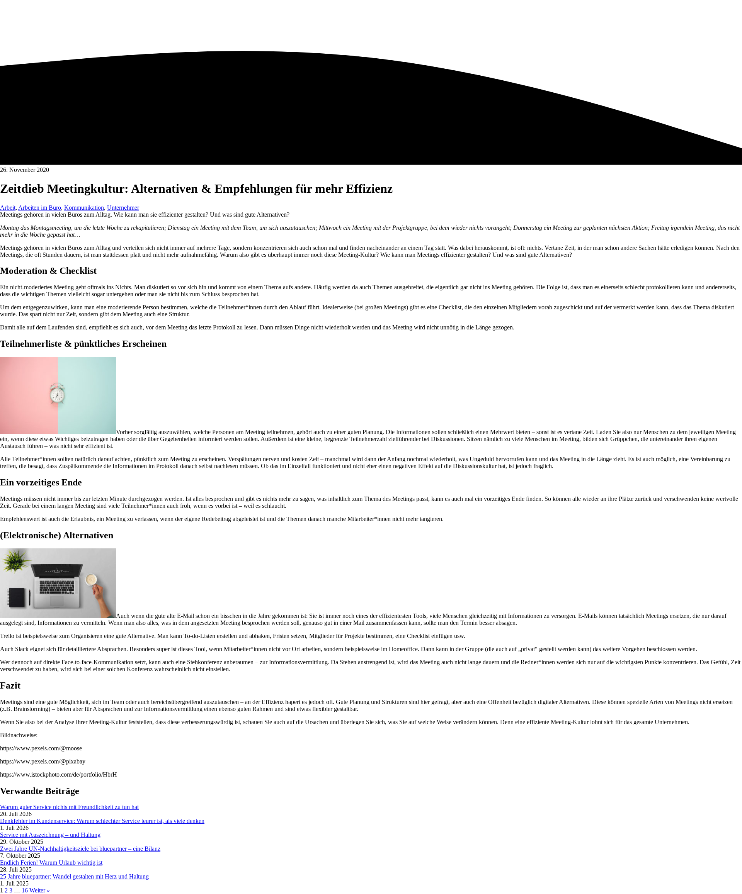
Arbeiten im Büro (39, 207)
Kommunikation (84, 207)
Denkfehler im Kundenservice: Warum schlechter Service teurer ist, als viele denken (102, 821)
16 (25, 890)
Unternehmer (123, 207)
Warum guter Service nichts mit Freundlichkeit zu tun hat (69, 807)
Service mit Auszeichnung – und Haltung (50, 834)
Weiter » (39, 890)
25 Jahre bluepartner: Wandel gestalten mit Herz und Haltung (74, 876)
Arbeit (7, 207)
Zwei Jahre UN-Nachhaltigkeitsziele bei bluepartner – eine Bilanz (80, 848)
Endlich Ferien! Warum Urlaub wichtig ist (51, 862)
